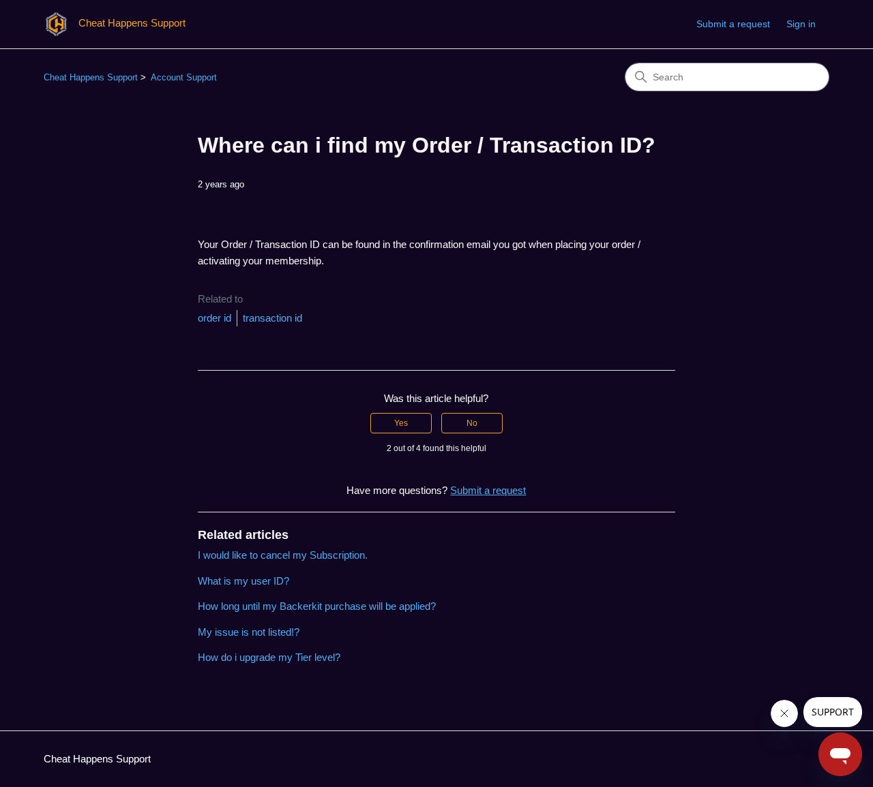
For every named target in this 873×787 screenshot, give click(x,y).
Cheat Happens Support (91, 77)
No (472, 423)
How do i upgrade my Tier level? (269, 657)
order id (214, 318)
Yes (401, 423)
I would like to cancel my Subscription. (283, 555)
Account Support (184, 77)
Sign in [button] (801, 23)
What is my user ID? (243, 581)
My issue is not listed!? (248, 632)
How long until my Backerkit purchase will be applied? (317, 606)
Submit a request (733, 23)
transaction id (272, 318)
